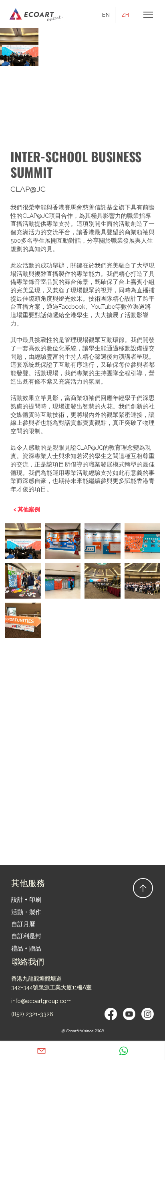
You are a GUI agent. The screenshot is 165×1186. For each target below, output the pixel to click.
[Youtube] (129, 1014)
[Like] (143, 888)
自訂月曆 (23, 924)
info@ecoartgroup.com (41, 1001)
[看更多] (41, 1050)
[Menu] (148, 15)
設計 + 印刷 (26, 899)
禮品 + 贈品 (26, 948)
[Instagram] (147, 1014)
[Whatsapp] (123, 1050)
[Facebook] (111, 1014)
